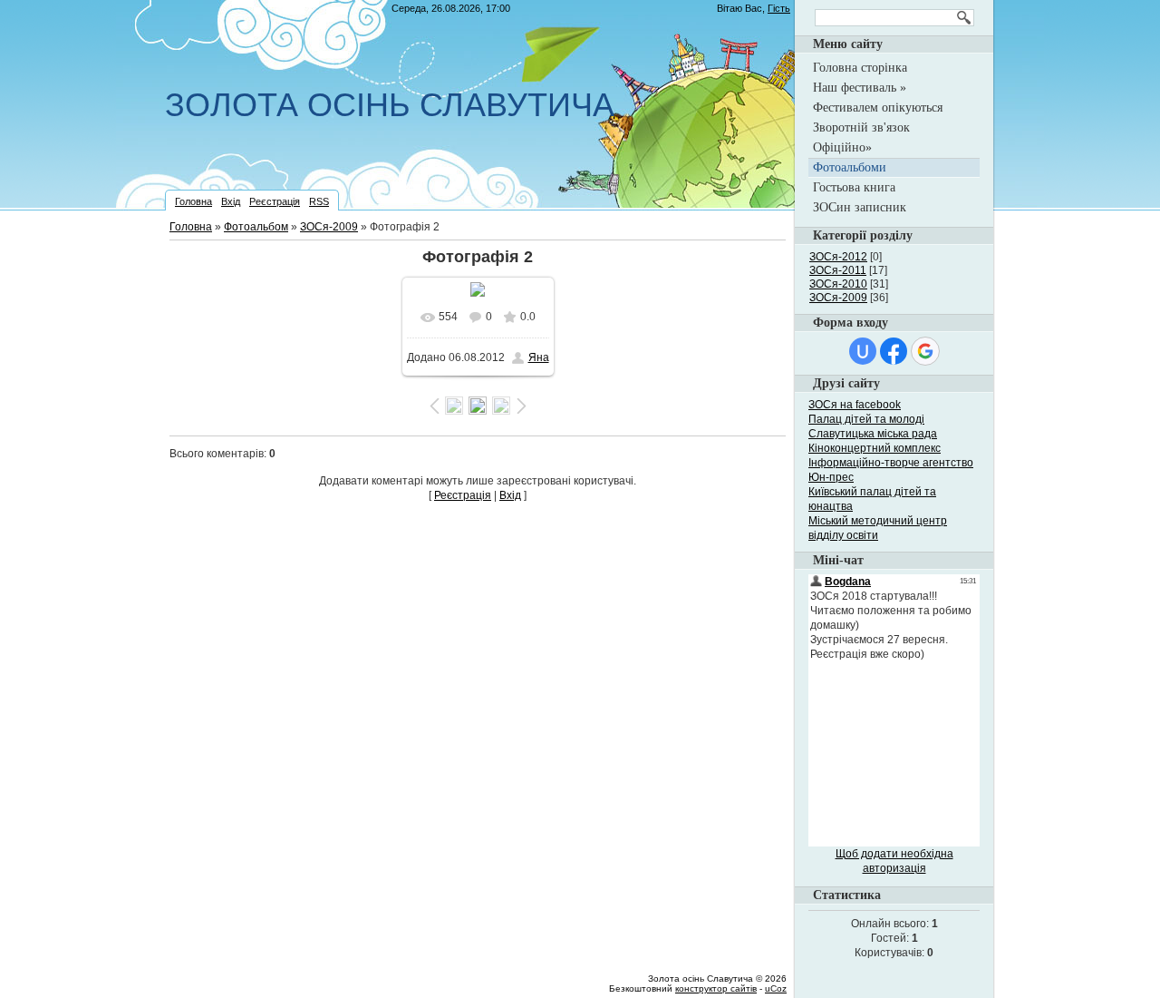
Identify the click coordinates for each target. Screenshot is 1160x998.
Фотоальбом (256, 226)
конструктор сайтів (716, 988)
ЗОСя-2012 (838, 256)
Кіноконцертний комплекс (874, 448)
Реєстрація (274, 201)
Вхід (230, 201)
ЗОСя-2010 (838, 284)
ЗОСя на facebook (854, 404)
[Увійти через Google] (925, 351)
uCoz (776, 988)
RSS (319, 201)
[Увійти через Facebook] (893, 351)
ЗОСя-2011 (837, 270)
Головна (193, 201)
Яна (538, 357)
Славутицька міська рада (872, 433)
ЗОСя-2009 (329, 226)
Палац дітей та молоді (866, 419)
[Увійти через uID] (862, 351)
